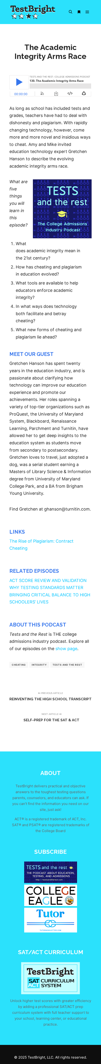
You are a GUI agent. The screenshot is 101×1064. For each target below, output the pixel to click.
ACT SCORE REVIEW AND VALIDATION (48, 580)
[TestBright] (32, 12)
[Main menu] (87, 12)
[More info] (79, 12)
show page (66, 648)
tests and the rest (67, 664)
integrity (39, 664)
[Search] (70, 12)
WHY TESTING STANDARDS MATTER (46, 587)
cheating (19, 664)
